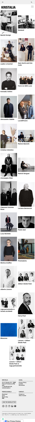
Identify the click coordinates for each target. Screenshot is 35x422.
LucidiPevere (23, 121)
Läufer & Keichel (7, 64)
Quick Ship (5, 397)
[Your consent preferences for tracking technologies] (3, 419)
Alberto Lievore (6, 289)
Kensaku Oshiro (6, 91)
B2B (3, 398)
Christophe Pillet (7, 178)
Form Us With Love (25, 86)
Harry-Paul (22, 316)
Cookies (21, 384)
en (2, 2)
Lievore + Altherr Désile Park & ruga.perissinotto (15, 364)
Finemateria (22, 261)
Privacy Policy (22, 382)
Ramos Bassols (23, 144)
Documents (22, 385)
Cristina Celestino (7, 150)
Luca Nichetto (6, 234)
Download (4, 394)
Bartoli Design (6, 35)
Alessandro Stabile (7, 119)
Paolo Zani (22, 230)
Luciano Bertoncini (25, 208)
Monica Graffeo (6, 263)
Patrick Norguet (23, 173)
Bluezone (4, 338)
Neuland (21, 30)
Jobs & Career (22, 395)
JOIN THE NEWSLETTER (9, 402)
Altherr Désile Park (25, 284)
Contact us (21, 394)
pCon (3, 395)
